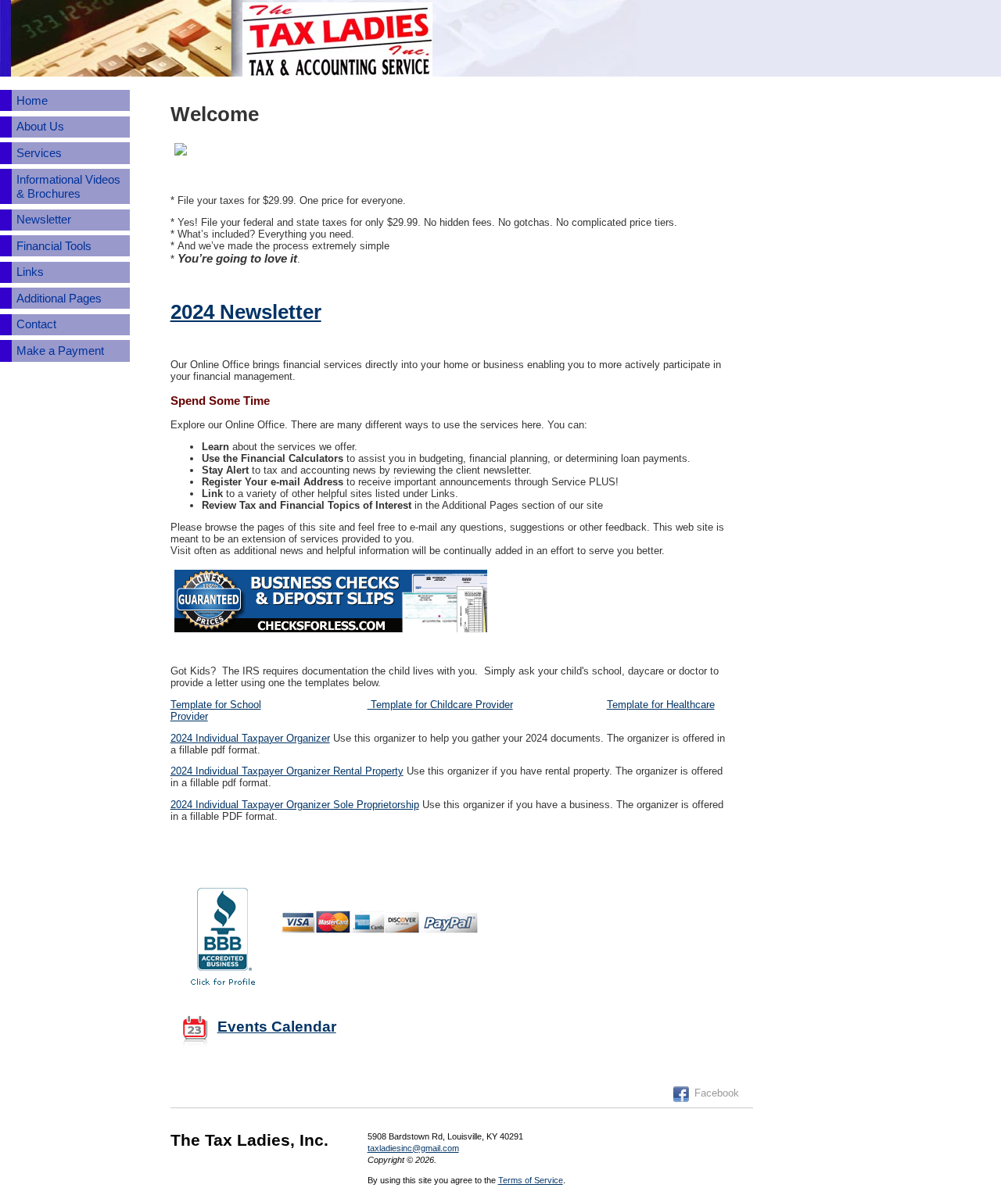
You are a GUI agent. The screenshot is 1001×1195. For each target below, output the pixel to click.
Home (32, 100)
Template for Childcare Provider (440, 704)
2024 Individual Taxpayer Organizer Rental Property (287, 771)
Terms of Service (530, 1180)
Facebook (716, 1093)
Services (39, 152)
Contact (36, 324)
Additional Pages (59, 298)
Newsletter (43, 219)
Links (30, 271)
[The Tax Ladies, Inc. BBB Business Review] (223, 934)
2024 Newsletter (245, 312)
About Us (40, 126)
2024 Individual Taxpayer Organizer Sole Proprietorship (294, 804)
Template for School (215, 704)
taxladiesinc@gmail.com (413, 1148)
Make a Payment (60, 350)
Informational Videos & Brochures (68, 186)
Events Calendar (276, 1026)
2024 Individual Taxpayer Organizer (250, 738)
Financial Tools (53, 245)
